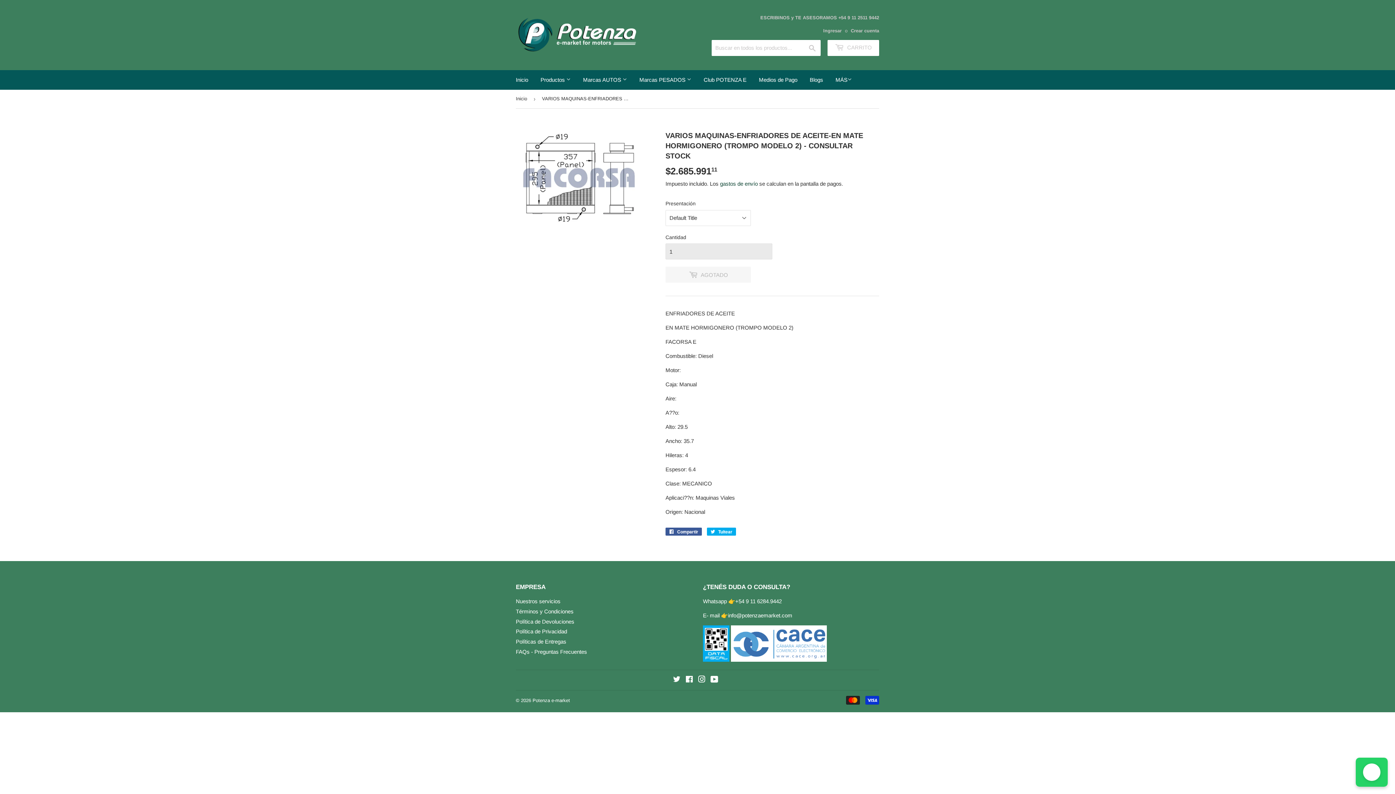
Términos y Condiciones (545, 611)
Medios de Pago (778, 80)
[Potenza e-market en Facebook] (689, 680)
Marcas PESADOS (663, 80)
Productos (553, 80)
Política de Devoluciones (545, 621)
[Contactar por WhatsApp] (1372, 772)
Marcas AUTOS (603, 80)
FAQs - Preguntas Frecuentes (551, 652)
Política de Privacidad (541, 631)
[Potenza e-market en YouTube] (714, 680)
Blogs (816, 80)
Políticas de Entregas (541, 641)
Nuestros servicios (538, 601)
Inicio (522, 80)
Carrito (859, 47)
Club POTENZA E (725, 80)
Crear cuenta (865, 30)
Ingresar (832, 30)
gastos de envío (739, 184)
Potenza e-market (551, 700)
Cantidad (676, 237)
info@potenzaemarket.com (760, 615)
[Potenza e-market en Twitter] (676, 680)
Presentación (681, 203)
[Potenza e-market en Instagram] (701, 680)
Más (842, 80)
